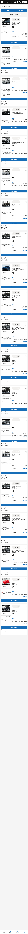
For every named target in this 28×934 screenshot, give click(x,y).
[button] (14, 42)
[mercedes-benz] (7, 2)
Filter (22, 10)
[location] (17, 2)
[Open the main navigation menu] (2, 2)
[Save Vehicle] (26, 19)
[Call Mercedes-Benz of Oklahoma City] (20, 2)
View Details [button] (14, 42)
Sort (8, 10)
